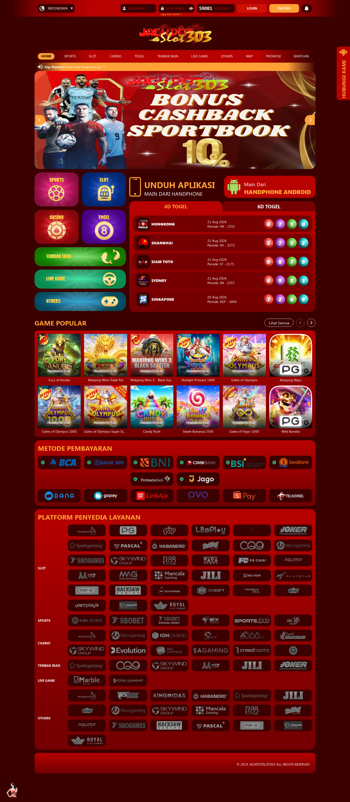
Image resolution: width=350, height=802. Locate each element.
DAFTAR (284, 8)
